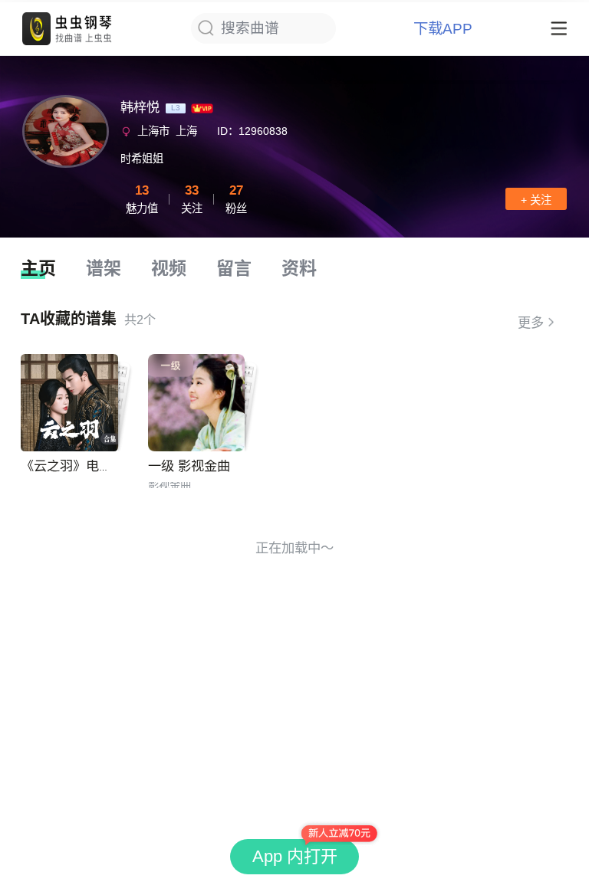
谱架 (103, 268)
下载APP (442, 28)
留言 (234, 268)
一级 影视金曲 (189, 466)
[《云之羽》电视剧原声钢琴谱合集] (69, 402)
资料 (299, 268)
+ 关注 (536, 200)
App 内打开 (294, 856)
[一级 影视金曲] (196, 402)
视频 (168, 268)
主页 (38, 268)
